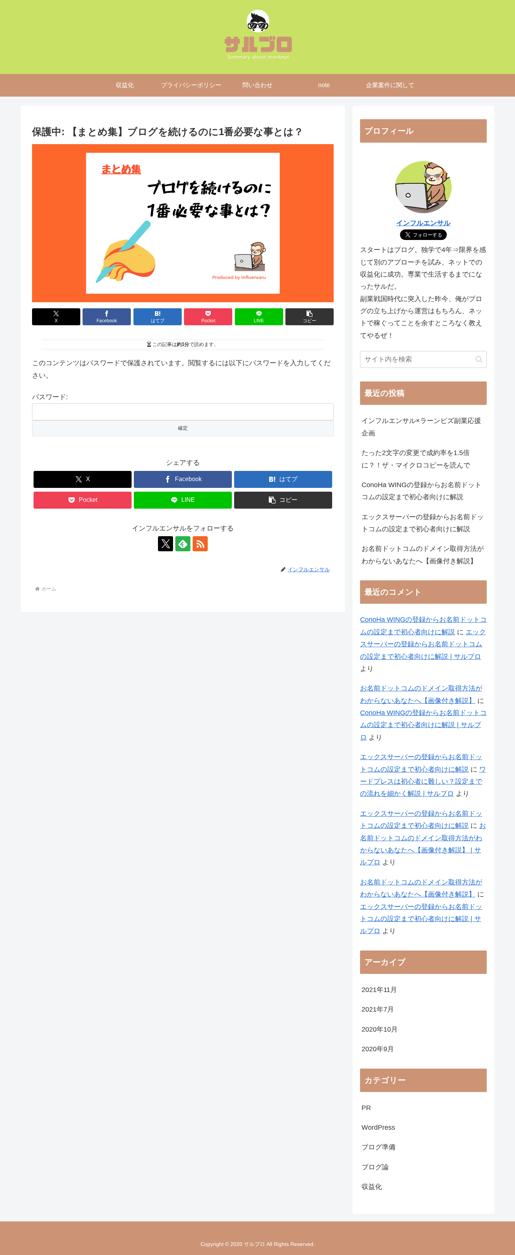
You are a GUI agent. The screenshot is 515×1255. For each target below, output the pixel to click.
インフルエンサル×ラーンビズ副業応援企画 (421, 427)
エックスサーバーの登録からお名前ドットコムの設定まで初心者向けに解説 (423, 523)
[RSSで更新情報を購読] (200, 543)
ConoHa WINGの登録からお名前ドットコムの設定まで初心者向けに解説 (421, 491)
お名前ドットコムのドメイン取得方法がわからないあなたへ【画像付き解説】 (423, 554)
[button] (309, 316)
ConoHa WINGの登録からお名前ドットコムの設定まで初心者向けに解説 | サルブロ (423, 725)
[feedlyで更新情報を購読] (182, 543)
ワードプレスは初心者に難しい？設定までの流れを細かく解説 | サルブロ (423, 782)
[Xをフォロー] (165, 543)
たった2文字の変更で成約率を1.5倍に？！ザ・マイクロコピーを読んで (416, 459)
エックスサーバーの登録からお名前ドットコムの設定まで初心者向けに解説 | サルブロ (423, 644)
